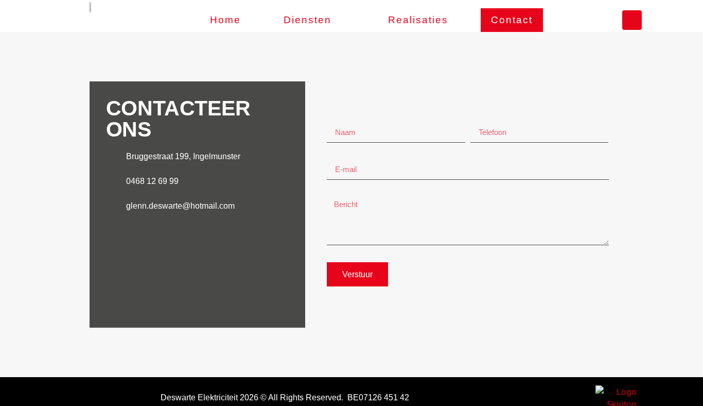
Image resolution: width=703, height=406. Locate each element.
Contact (512, 19)
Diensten (307, 19)
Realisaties (418, 19)
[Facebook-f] (632, 20)
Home (225, 19)
